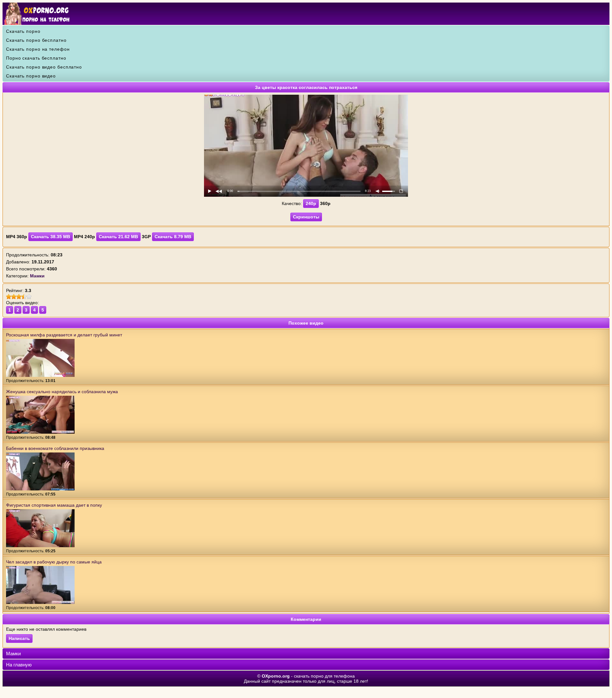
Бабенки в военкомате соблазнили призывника (55, 448)
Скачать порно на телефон (38, 49)
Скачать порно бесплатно (36, 40)
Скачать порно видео (31, 75)
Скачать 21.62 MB (118, 236)
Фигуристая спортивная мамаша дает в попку (54, 505)
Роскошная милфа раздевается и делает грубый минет (64, 334)
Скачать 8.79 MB (173, 236)
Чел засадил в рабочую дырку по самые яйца (54, 561)
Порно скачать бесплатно (36, 58)
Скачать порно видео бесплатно (44, 67)
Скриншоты (306, 216)
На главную (19, 664)
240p (311, 203)
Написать (19, 638)
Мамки (13, 653)
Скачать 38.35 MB (50, 236)
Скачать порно (23, 31)
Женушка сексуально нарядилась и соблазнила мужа (62, 391)
